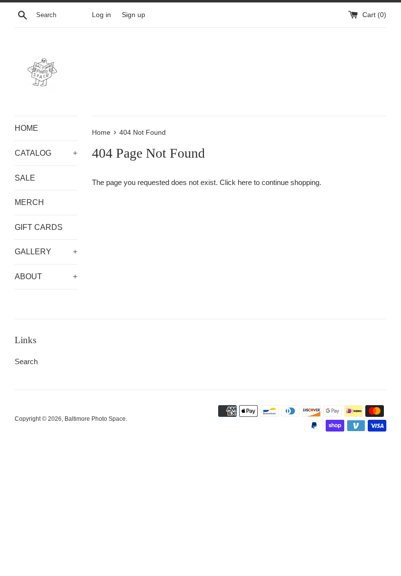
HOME (26, 128)
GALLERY (46, 251)
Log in (101, 15)
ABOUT (46, 276)
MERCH (29, 202)
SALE (25, 178)
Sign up (133, 15)
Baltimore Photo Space (95, 418)
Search (26, 361)
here (245, 182)
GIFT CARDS (39, 227)
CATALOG (46, 153)
